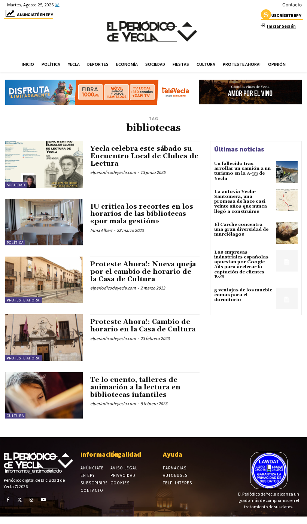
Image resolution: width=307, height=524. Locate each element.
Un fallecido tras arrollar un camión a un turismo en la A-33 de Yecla (242, 171)
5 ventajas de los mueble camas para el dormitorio (243, 295)
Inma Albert (101, 230)
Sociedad (16, 185)
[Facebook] (8, 500)
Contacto (292, 4)
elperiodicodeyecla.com (113, 172)
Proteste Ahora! (24, 300)
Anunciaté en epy (35, 14)
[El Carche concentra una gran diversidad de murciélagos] (287, 233)
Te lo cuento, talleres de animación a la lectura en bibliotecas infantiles (135, 387)
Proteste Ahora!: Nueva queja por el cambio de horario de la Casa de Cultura (143, 272)
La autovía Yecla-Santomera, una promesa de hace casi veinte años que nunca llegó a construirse (240, 201)
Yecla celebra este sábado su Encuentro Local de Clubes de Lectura (144, 156)
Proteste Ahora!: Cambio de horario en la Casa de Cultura (142, 326)
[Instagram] (31, 500)
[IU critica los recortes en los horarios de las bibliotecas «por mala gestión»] (44, 222)
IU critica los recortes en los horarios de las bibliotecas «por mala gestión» (141, 214)
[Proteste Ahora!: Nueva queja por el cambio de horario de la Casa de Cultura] (44, 280)
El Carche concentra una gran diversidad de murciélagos (241, 229)
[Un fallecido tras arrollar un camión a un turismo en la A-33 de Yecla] (287, 172)
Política (15, 242)
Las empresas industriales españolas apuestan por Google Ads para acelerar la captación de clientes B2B (241, 264)
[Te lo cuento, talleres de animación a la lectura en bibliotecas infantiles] (44, 395)
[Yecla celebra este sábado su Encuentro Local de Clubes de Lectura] (44, 164)
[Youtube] (43, 500)
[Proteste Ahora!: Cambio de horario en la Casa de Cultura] (44, 337)
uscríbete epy (286, 15)
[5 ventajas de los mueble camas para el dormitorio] (287, 298)
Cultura (15, 415)
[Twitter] (20, 500)
